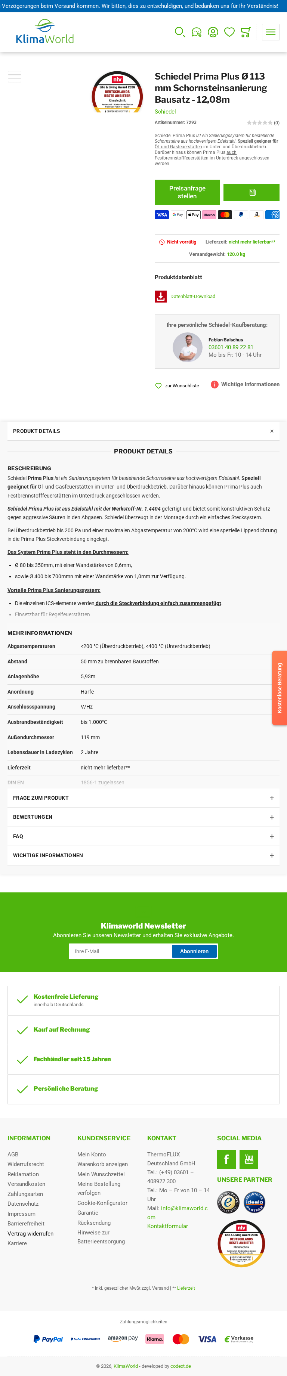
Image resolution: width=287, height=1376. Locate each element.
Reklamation (23, 1174)
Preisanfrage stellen (187, 192)
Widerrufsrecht (25, 1164)
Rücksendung (94, 1223)
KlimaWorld (126, 1366)
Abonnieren (194, 951)
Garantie (87, 1212)
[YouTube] (249, 1159)
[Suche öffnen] (180, 32)
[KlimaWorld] (248, 1241)
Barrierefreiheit (25, 1223)
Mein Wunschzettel (101, 1174)
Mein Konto (91, 1154)
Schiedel (165, 111)
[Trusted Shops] (228, 1202)
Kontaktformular (167, 1226)
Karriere (17, 1243)
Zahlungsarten (25, 1194)
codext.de (180, 1366)
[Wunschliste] (229, 32)
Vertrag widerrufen (30, 1233)
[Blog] (196, 32)
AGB (12, 1154)
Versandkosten (26, 1184)
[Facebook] (226, 1159)
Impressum (21, 1214)
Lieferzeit (186, 1288)
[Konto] (213, 32)
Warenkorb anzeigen (102, 1164)
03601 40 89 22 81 (231, 347)
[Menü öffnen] (271, 32)
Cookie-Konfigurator (102, 1203)
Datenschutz (22, 1203)
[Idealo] (254, 1202)
